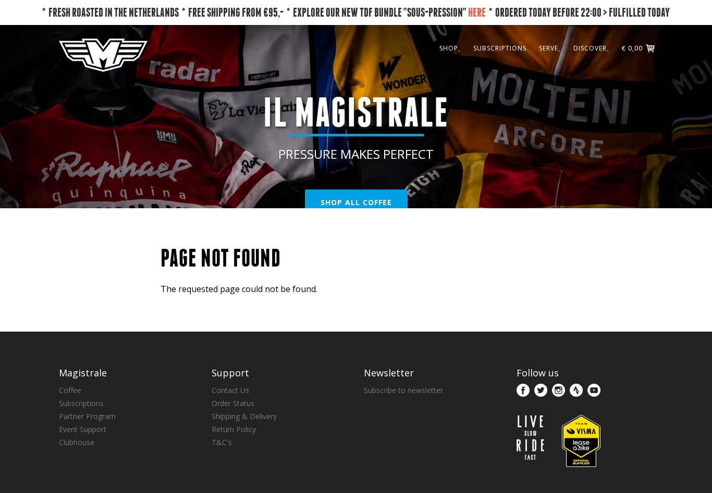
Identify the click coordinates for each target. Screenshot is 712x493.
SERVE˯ (550, 48)
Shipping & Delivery (244, 416)
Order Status (233, 403)
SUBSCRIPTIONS (499, 48)
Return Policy (234, 429)
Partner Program (87, 416)
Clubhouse (76, 442)
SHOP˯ (450, 48)
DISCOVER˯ (591, 48)
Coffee (70, 390)
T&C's (222, 442)
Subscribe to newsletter (403, 390)
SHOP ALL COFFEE (356, 202)
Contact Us (230, 390)
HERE (477, 12)
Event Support (82, 429)
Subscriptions (81, 403)
